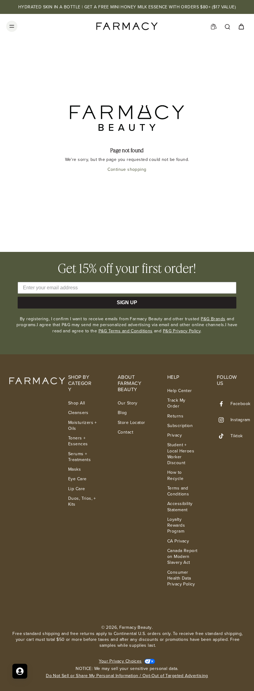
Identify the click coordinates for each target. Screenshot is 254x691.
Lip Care (76, 489)
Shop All (76, 403)
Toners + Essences (78, 441)
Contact (125, 432)
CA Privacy (178, 541)
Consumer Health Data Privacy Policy (181, 578)
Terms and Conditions (178, 491)
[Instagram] (223, 420)
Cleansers (78, 413)
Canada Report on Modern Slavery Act (182, 557)
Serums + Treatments (79, 457)
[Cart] (241, 26)
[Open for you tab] (19, 671)
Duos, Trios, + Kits (82, 501)
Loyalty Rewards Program (176, 525)
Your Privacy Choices (120, 661)
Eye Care (77, 479)
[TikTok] (223, 436)
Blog (122, 413)
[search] (227, 26)
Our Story (128, 403)
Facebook (240, 404)
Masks (74, 469)
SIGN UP (127, 302)
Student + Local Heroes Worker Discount (180, 454)
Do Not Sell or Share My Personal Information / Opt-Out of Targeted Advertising (127, 676)
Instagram (240, 420)
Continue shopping (126, 169)
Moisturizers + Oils (82, 426)
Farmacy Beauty (135, 627)
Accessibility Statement (179, 507)
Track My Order (176, 403)
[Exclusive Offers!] (214, 26)
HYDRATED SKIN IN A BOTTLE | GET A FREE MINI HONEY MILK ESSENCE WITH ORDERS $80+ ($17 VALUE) (127, 7)
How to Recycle (175, 475)
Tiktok (236, 436)
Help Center (179, 391)
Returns (175, 416)
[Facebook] (223, 404)
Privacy (174, 435)
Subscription (180, 426)
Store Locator (131, 422)
